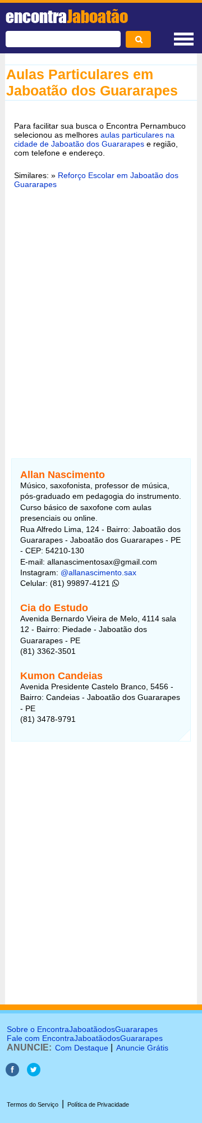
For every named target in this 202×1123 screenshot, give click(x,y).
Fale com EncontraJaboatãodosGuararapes (85, 1038)
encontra (67, 16)
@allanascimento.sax (98, 572)
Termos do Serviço (32, 1104)
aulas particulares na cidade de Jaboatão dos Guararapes (94, 139)
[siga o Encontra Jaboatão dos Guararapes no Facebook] (12, 1073)
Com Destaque (81, 1047)
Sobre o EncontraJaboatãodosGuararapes (82, 1029)
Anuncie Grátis (142, 1047)
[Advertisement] (101, 317)
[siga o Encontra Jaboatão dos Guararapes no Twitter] (33, 1073)
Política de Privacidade (98, 1104)
